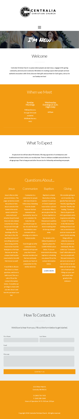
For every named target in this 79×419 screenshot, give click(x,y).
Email (5, 345)
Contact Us (39, 372)
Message (6, 354)
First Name (7, 336)
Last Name (43, 336)
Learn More (49, 271)
